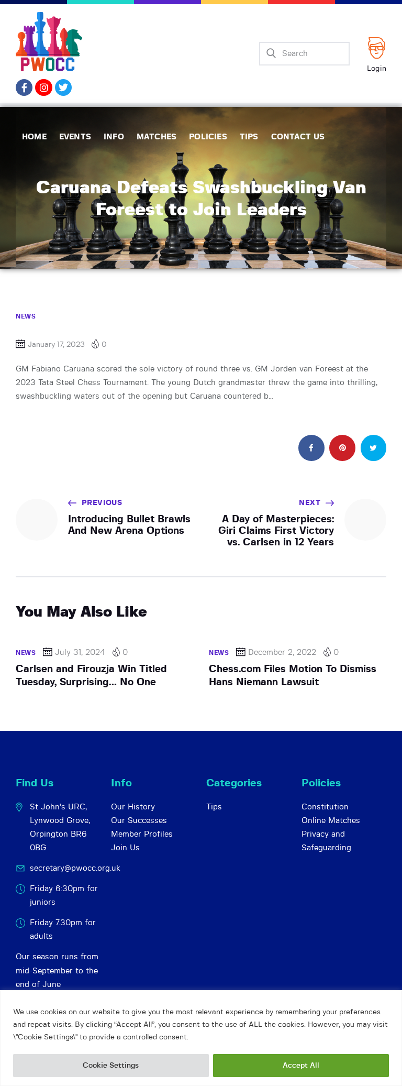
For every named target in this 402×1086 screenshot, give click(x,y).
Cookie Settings (111, 1065)
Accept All (301, 1065)
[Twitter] (63, 87)
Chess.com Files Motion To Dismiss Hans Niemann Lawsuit (292, 675)
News (26, 316)
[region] (201, 1038)
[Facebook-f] (24, 87)
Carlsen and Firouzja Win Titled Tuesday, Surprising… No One (91, 675)
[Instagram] (43, 87)
